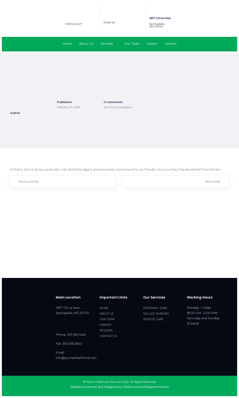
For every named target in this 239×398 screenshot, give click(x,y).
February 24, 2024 (68, 107)
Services (107, 43)
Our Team (132, 43)
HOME (104, 308)
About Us (86, 43)
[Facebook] (215, 9)
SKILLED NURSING (156, 313)
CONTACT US (108, 336)
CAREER (105, 325)
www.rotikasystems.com (151, 387)
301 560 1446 (73, 18)
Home (67, 43)
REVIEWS (106, 330)
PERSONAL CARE (155, 308)
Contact (171, 43)
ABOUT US (107, 313)
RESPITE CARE (153, 319)
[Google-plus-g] (228, 9)
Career (152, 43)
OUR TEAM (107, 319)
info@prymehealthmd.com (122, 17)
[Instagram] (221, 9)
